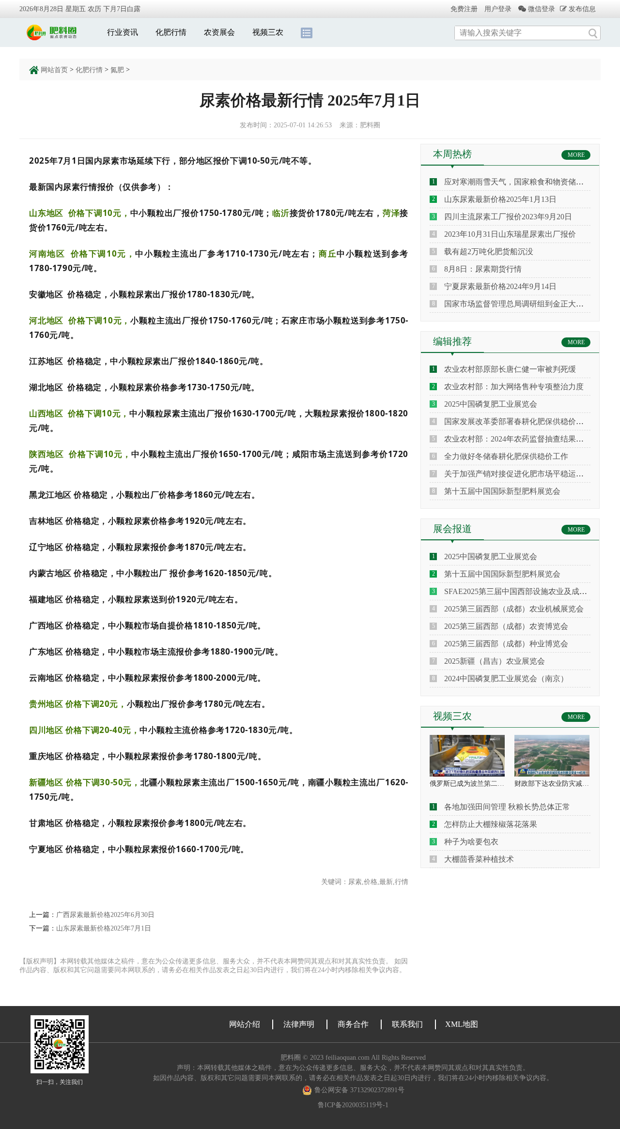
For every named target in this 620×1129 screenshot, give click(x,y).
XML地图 (461, 1024)
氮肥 (117, 70)
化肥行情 (170, 32)
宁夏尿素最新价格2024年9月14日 (500, 286)
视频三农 (267, 32)
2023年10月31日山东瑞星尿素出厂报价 (510, 234)
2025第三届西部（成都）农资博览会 (506, 626)
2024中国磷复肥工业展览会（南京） (506, 678)
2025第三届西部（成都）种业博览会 (506, 644)
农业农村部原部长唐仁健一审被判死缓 (510, 369)
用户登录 (498, 9)
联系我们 (407, 1024)
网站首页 (54, 70)
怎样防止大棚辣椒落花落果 (490, 824)
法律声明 (298, 1024)
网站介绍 (244, 1024)
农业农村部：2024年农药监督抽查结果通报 (517, 439)
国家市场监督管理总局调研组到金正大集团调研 (525, 304)
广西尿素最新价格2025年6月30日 (105, 914)
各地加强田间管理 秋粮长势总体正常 (507, 807)
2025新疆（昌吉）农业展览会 (494, 661)
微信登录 (540, 9)
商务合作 (353, 1024)
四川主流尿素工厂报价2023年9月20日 (508, 217)
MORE (576, 155)
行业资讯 (122, 32)
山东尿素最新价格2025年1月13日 (500, 199)
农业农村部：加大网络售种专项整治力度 (514, 386)
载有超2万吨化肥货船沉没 (488, 251)
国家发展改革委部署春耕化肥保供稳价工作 (517, 421)
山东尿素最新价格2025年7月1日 (103, 928)
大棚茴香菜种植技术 (479, 859)
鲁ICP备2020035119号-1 (353, 1105)
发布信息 (581, 8)
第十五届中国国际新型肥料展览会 (502, 491)
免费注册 (464, 9)
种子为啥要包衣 (471, 842)
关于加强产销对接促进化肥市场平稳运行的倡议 (525, 474)
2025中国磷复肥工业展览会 (490, 404)
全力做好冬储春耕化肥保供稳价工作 (506, 456)
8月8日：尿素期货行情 (483, 269)
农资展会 (219, 32)
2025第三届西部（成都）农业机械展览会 (514, 609)
